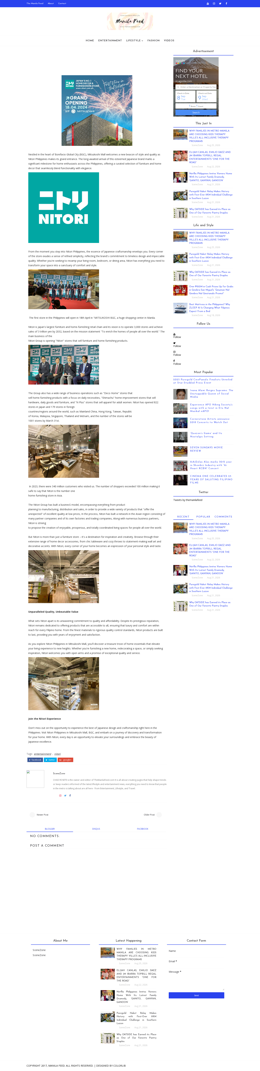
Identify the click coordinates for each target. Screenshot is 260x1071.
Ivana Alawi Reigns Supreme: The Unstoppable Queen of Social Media (211, 393)
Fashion (154, 40)
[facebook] (226, 3)
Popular (203, 517)
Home (90, 40)
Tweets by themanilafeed (187, 500)
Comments (223, 517)
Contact (62, 3)
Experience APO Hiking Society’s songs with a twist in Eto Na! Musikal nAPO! (211, 408)
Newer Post (42, 814)
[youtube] (207, 3)
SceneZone (59, 773)
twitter (51, 760)
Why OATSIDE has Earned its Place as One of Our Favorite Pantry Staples (136, 1038)
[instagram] (214, 3)
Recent (183, 517)
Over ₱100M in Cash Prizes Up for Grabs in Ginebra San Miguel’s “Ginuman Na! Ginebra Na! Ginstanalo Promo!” (211, 290)
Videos (169, 40)
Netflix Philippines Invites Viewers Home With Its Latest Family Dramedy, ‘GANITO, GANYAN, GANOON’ (210, 177)
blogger (50, 828)
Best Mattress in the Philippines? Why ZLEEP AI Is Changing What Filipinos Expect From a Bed (209, 308)
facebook (36, 760)
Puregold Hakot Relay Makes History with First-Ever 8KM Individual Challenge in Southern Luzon (211, 195)
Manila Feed (56, 1065)
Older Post (149, 814)
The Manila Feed (35, 3)
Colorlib (119, 1065)
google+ (67, 760)
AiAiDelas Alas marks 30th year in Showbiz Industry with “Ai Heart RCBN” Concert (211, 465)
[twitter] (220, 3)
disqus (96, 828)
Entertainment (110, 40)
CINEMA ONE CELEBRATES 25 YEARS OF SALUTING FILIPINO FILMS (211, 479)
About (51, 3)
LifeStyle (133, 40)
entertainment (42, 753)
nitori (57, 753)
